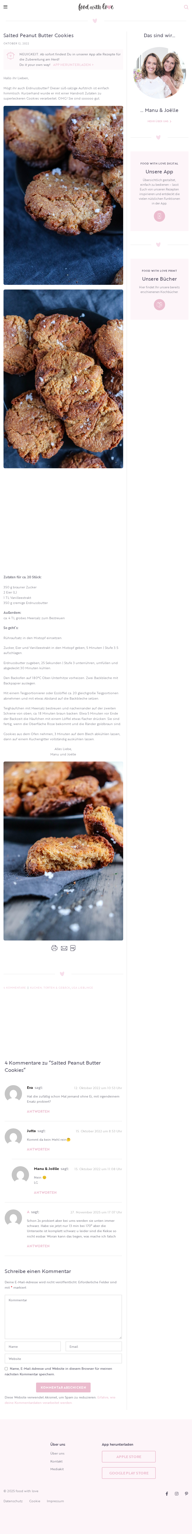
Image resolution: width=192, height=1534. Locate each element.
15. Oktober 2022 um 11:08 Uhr (98, 1168)
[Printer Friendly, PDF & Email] (63, 948)
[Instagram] (177, 1494)
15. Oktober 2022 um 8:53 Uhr (99, 1131)
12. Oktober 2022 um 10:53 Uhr (98, 1087)
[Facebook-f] (167, 1494)
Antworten (38, 1111)
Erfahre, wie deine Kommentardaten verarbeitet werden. (60, 1400)
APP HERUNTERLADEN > (73, 64)
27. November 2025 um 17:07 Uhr (96, 1212)
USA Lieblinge (82, 988)
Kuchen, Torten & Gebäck (50, 988)
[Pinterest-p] (186, 1494)
